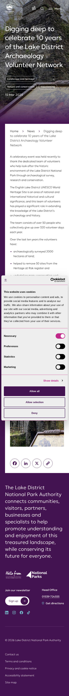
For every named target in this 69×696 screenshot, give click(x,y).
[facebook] (21, 613)
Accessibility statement (19, 675)
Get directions (54, 603)
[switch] (60, 346)
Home (14, 131)
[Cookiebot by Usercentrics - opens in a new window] (50, 280)
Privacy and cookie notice (21, 668)
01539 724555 (50, 596)
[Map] (34, 9)
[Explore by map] (42, 8)
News (31, 131)
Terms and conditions (18, 661)
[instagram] (14, 613)
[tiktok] (28, 613)
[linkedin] (6, 613)
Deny (34, 413)
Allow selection (35, 402)
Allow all (34, 391)
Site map (11, 682)
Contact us (12, 654)
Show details (51, 380)
